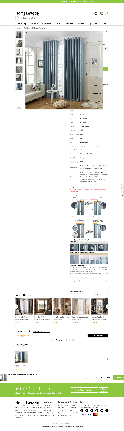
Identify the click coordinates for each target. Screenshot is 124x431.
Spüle (58, 24)
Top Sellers (93, 24)
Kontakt (72, 415)
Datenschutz (56, 423)
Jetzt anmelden (104, 390)
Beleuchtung (21, 24)
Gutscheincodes (49, 413)
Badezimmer (46, 24)
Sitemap (46, 418)
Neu (104, 24)
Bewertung (61, 413)
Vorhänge (69, 24)
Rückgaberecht (63, 405)
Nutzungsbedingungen (66, 423)
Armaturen (34, 24)
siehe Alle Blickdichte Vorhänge (99, 295)
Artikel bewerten (98, 336)
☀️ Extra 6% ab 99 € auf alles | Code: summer (77, 1)
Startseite (19, 28)
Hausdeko (81, 24)
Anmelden (73, 405)
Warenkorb (73, 408)
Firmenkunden (62, 415)
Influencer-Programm (50, 415)
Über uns (47, 405)
